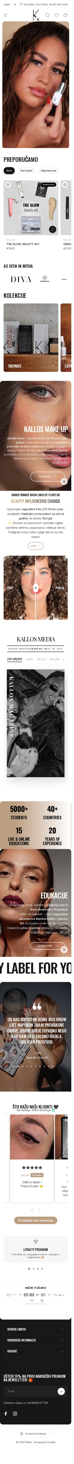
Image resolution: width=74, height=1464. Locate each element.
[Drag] (36, 588)
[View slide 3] (27, 1066)
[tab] (9, 170)
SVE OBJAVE (14, 659)
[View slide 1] (18, 1066)
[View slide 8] (49, 1066)
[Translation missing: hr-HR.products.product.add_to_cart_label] (52, 229)
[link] (47, 946)
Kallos (10, 240)
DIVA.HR (54, 659)
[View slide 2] (23, 1066)
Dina (37, 1053)
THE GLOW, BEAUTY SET (23, 244)
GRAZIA (41, 659)
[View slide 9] (53, 1066)
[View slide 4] (31, 1066)
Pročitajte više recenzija (35, 1220)
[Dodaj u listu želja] (8, 185)
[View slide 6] (40, 1066)
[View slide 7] (44, 1066)
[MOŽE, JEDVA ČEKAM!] (61, 1391)
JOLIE (29, 659)
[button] (57, 15)
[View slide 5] (36, 1066)
